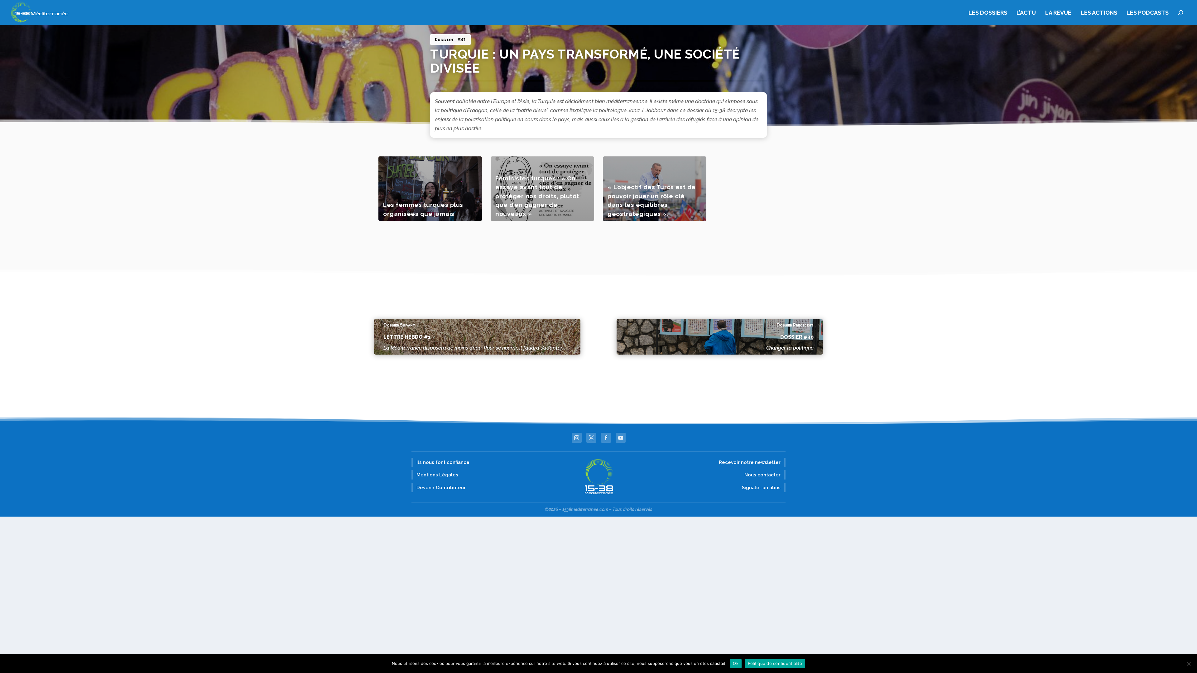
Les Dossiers (988, 13)
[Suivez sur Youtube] (621, 438)
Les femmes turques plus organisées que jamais (423, 209)
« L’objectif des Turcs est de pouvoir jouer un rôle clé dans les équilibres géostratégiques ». (652, 200)
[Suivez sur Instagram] (577, 438)
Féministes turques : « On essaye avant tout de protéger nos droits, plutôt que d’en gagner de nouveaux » (537, 196)
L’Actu (1026, 13)
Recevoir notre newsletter (750, 462)
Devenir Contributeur (441, 487)
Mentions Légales (437, 475)
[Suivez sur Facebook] (606, 438)
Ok (735, 663)
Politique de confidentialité (775, 663)
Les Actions (1099, 13)
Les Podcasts (1148, 13)
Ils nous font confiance (442, 462)
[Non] (1188, 664)
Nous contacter (762, 475)
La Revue (1058, 13)
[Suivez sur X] (591, 438)
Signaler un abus (761, 487)
